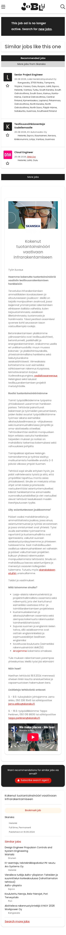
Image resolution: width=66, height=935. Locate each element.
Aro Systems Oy (14, 866)
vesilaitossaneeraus (45, 375)
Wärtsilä (9, 854)
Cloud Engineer (23, 152)
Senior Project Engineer (28, 74)
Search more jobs (17, 921)
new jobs (45, 29)
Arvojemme (20, 651)
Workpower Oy (13, 909)
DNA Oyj (31, 156)
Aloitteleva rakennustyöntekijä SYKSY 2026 (30, 905)
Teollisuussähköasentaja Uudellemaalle (29, 125)
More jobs (33, 177)
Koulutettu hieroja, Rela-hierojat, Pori (26, 894)
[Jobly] (33, 7)
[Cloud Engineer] (8, 155)
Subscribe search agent (35, 780)
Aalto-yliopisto (13, 885)
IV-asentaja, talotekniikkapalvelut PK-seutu (30, 863)
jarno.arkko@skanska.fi (21, 704)
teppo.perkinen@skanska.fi (24, 718)
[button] (59, 26)
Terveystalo (12, 897)
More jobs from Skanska (31, 64)
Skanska (9, 817)
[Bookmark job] (8, 86)
